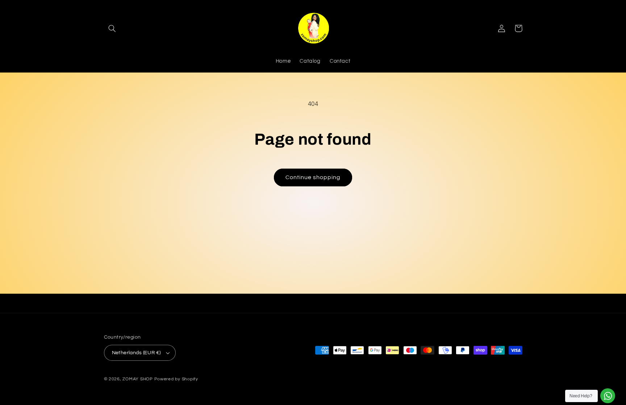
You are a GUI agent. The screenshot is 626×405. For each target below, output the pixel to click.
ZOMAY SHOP (137, 379)
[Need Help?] (607, 395)
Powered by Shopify (176, 379)
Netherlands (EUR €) (136, 352)
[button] (112, 28)
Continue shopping (313, 177)
